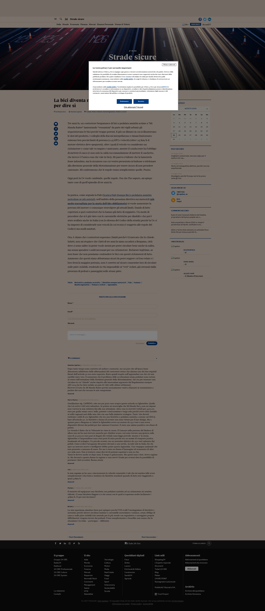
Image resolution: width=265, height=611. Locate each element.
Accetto (141, 101)
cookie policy (128, 79)
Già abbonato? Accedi (133, 107)
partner (164, 87)
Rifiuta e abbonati (169, 64)
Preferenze (124, 101)
